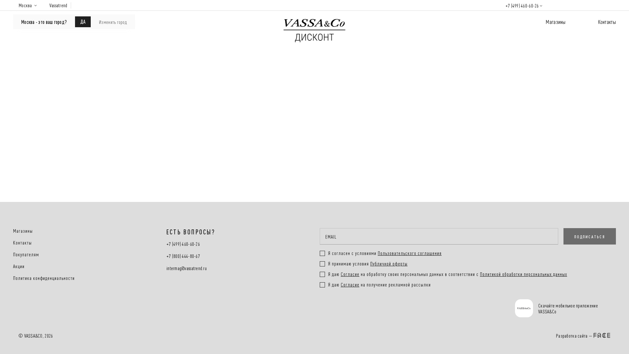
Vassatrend (58, 5)
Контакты (607, 21)
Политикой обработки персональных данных (523, 273)
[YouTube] (376, 309)
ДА (83, 21)
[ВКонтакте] (351, 309)
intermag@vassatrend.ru (186, 268)
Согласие (350, 273)
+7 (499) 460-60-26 (522, 5)
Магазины (555, 21)
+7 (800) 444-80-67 (183, 256)
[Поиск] (555, 5)
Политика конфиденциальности (44, 278)
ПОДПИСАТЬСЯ (589, 236)
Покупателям (26, 254)
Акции (19, 266)
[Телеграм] (327, 309)
